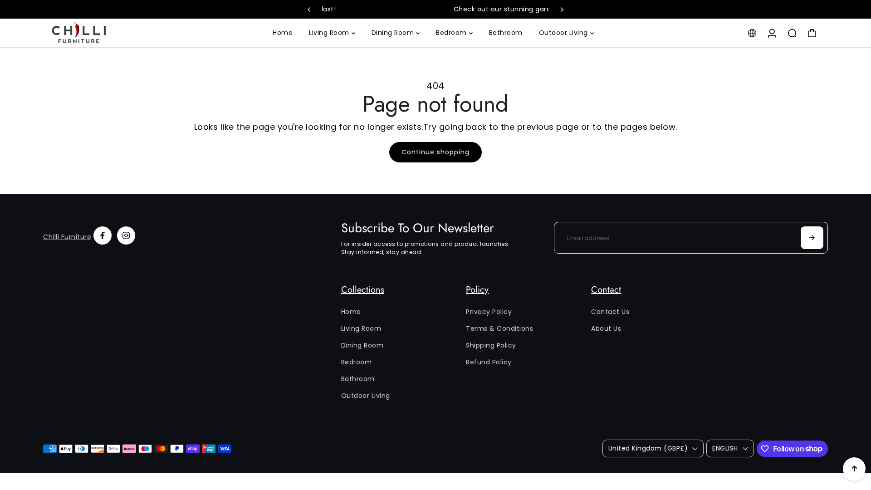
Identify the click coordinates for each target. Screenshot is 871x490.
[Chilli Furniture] (106, 33)
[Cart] (812, 33)
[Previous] (309, 9)
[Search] (792, 33)
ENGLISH (725, 448)
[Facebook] (102, 235)
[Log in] (772, 33)
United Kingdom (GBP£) (648, 448)
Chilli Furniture (67, 236)
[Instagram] (126, 235)
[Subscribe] (812, 238)
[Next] (561, 9)
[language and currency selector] (752, 33)
